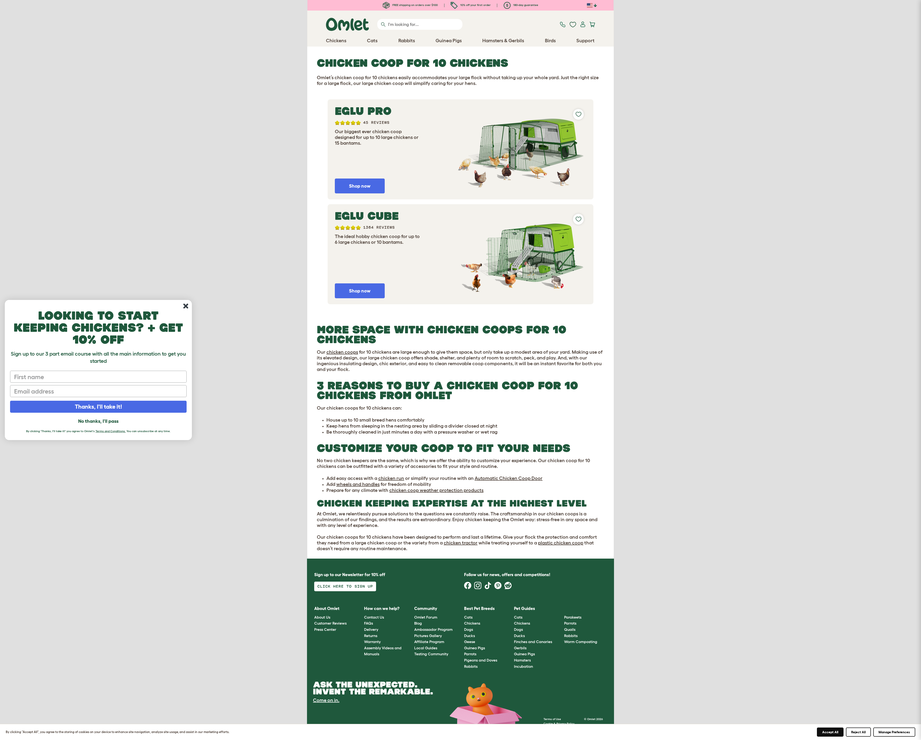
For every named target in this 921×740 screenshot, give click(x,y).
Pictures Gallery (428, 635)
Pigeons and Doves (480, 660)
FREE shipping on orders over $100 (415, 4)
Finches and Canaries (533, 641)
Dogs (468, 629)
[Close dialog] (186, 306)
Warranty (372, 641)
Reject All (858, 732)
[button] (560, 608)
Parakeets (572, 617)
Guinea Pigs (474, 648)
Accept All (830, 732)
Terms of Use (552, 719)
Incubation (523, 666)
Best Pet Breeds (479, 608)
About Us (322, 617)
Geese (469, 641)
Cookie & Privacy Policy (558, 723)
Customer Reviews (330, 623)
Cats (468, 617)
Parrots (470, 654)
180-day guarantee (525, 4)
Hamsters (522, 660)
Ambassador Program (433, 629)
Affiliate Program (429, 641)
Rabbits (471, 666)
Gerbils (520, 648)
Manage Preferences (894, 732)
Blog (418, 623)
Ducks (469, 635)
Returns (370, 635)
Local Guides (425, 648)
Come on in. (326, 700)
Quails (569, 629)
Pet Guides (524, 608)
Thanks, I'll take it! (98, 406)
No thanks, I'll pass (98, 421)
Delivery (371, 629)
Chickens (472, 623)
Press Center (325, 629)
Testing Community (431, 654)
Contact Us (374, 617)
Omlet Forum (425, 617)
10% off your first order (475, 4)
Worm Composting (580, 641)
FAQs (368, 623)
